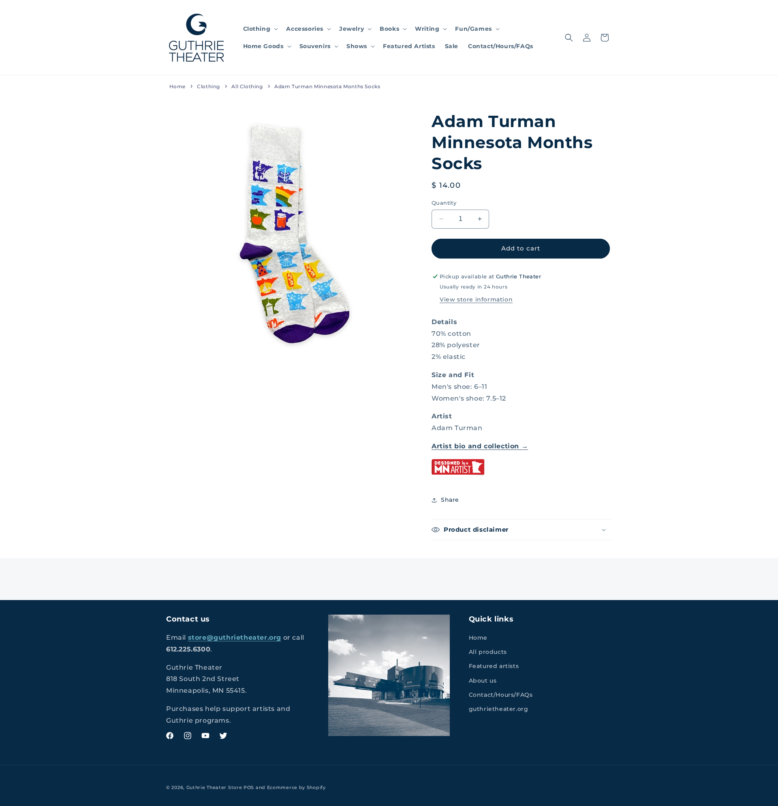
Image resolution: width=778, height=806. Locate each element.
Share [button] (450, 499)
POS (249, 787)
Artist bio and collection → (480, 446)
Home (177, 86)
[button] (260, 28)
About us (483, 680)
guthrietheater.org (498, 709)
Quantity (444, 202)
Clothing (208, 86)
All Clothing (247, 86)
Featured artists (494, 666)
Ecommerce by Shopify (296, 787)
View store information (476, 299)
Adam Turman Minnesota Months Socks (327, 86)
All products (488, 651)
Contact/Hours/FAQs (501, 694)
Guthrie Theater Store (214, 787)
